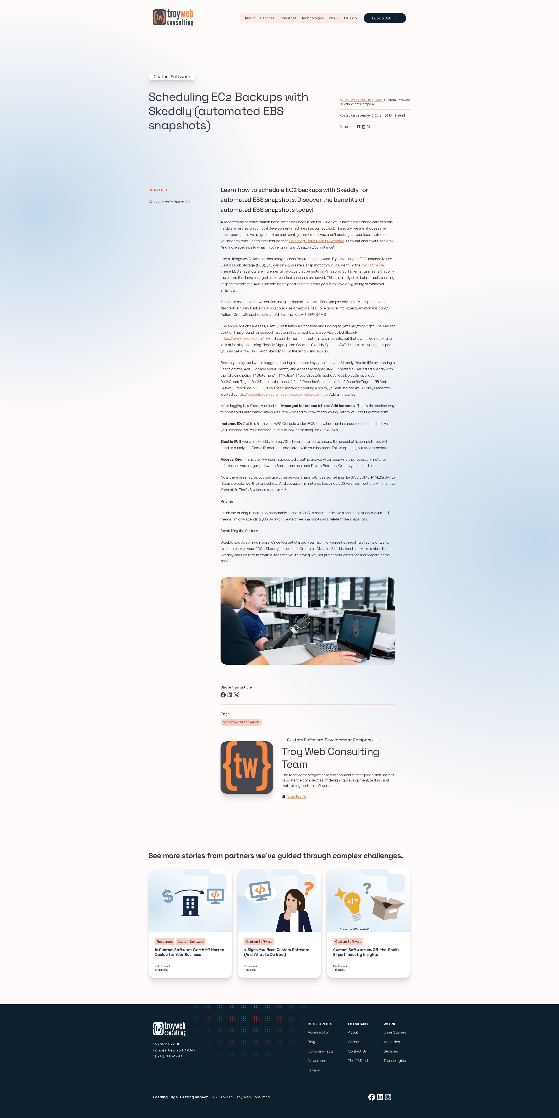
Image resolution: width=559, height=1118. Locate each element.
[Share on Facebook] (358, 127)
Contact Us (357, 1051)
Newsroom (317, 1060)
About (250, 18)
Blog (311, 1041)
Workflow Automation (241, 722)
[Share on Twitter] (368, 127)
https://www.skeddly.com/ (242, 338)
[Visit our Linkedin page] (283, 796)
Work (333, 18)
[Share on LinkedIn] (363, 127)
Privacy (314, 1070)
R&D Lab (350, 18)
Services (267, 18)
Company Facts (321, 1051)
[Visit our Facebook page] (371, 1097)
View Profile (296, 796)
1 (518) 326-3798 (167, 1056)
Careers (355, 1041)
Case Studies (394, 1032)
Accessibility (318, 1032)
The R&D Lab (358, 1060)
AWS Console (372, 265)
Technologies (313, 18)
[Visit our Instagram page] (388, 1097)
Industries (288, 18)
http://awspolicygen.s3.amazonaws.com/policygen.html (283, 394)
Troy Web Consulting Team (363, 100)
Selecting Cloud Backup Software (316, 241)
